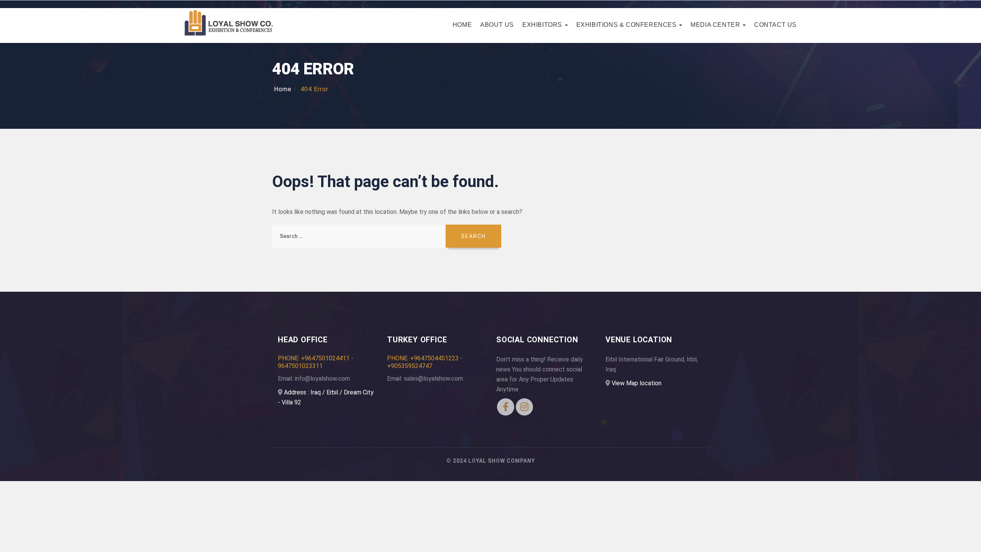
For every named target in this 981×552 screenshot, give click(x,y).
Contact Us (775, 24)
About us (497, 24)
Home (462, 24)
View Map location (636, 383)
